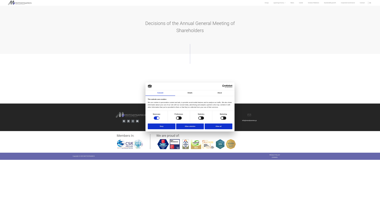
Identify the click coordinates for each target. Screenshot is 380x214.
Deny (161, 126)
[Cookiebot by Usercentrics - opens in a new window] (223, 86)
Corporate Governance (348, 3)
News (292, 3)
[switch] (179, 118)
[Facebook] (124, 121)
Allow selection (190, 126)
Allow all (218, 126)
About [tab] (220, 93)
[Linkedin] (128, 121)
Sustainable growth (330, 3)
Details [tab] (190, 93)
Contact (362, 3)
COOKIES (274, 157)
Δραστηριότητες (279, 3)
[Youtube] (137, 121)
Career (301, 3)
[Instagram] (132, 121)
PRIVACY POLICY (274, 155)
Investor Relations (313, 3)
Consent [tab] (160, 93)
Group (267, 3)
